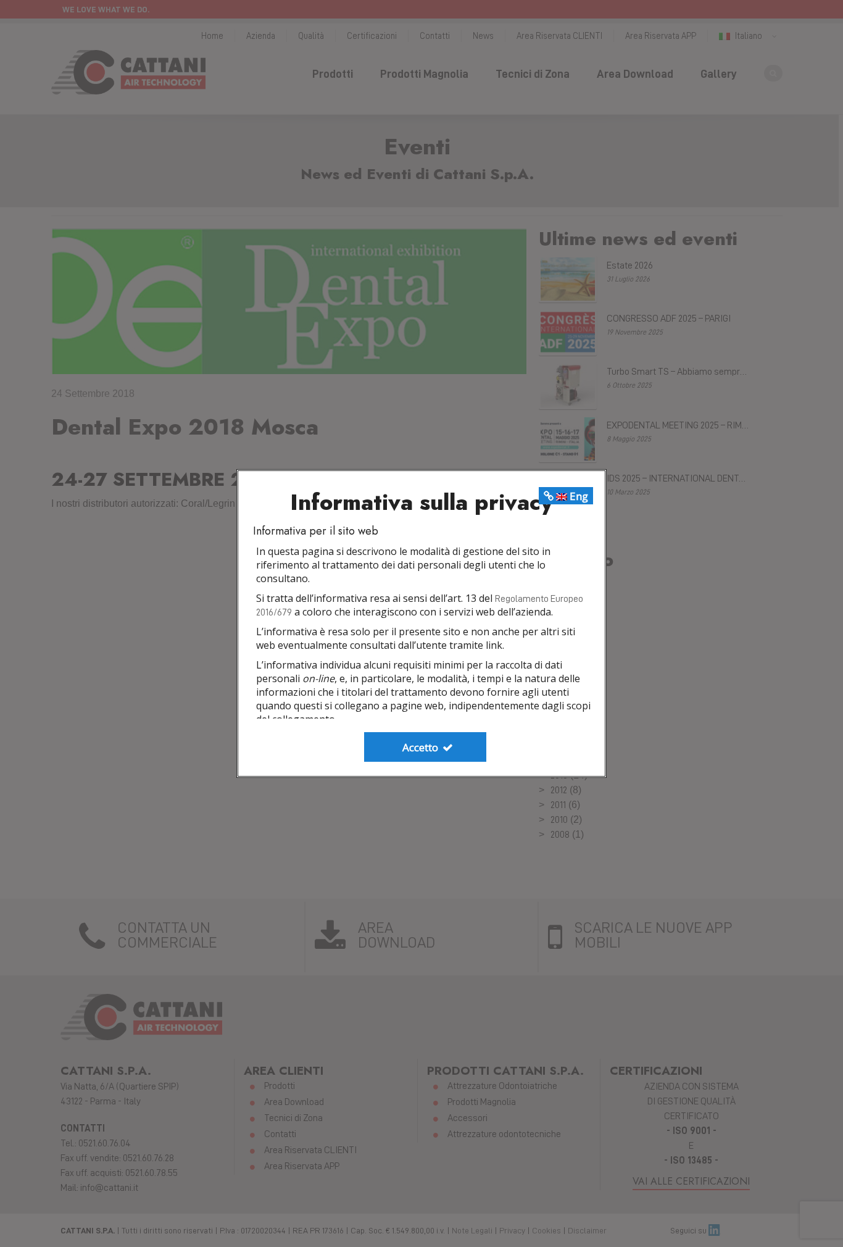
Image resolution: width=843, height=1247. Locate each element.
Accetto (421, 747)
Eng (577, 496)
